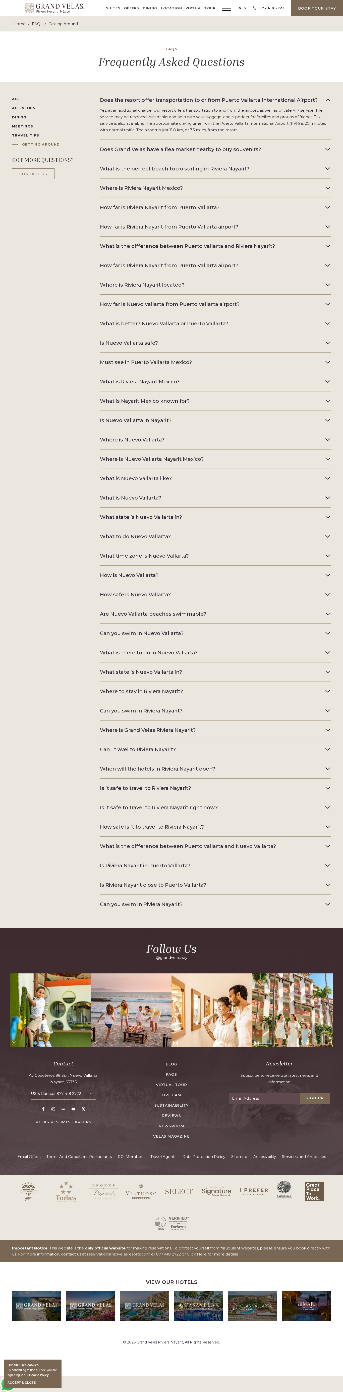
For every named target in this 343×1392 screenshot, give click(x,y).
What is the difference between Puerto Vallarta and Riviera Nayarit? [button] (187, 246)
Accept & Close (22, 1382)
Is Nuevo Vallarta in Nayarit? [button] (136, 420)
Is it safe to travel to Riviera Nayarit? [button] (145, 788)
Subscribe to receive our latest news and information (279, 1078)
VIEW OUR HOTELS (171, 1282)
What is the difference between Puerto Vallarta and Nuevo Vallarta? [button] (188, 846)
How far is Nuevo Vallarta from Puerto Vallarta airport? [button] (170, 304)
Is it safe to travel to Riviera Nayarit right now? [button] (159, 807)
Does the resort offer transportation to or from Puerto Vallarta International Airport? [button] (209, 100)
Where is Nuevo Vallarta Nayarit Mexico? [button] (152, 459)
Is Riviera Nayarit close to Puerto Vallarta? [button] (153, 885)
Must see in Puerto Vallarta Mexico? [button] (146, 362)
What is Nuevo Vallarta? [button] (130, 498)
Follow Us (171, 948)
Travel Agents (163, 1156)
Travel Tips (25, 135)
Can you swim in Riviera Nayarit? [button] (141, 711)
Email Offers (28, 1156)
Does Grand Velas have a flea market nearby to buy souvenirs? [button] (180, 149)
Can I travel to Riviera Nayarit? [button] (138, 749)
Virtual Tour (201, 8)
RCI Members (131, 1156)
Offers (131, 8)
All (16, 99)
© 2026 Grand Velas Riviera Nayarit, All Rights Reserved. (171, 1342)
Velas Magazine (171, 1136)
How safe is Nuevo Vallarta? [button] (135, 595)
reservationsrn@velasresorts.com (118, 1254)
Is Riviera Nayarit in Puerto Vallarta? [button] (145, 866)
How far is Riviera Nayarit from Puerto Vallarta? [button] (159, 207)
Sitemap (239, 1156)
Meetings (22, 126)
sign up (315, 1098)
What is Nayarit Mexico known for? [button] (145, 401)
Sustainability (171, 1105)
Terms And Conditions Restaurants (79, 1156)
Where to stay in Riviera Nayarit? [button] (141, 691)
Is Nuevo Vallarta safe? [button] (129, 343)
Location (171, 8)
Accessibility (264, 1156)
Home (19, 23)
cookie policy (39, 1375)
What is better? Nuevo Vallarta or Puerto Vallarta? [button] (164, 324)
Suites (113, 8)
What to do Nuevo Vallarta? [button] (135, 536)
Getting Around (41, 144)
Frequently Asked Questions (171, 61)
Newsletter (279, 1063)
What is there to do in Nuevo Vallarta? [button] (149, 653)
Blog (171, 1064)
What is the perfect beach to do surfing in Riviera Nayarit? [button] (174, 169)
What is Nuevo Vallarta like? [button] (136, 478)
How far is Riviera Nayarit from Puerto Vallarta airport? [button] (169, 227)
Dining (150, 8)
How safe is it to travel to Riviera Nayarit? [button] (152, 827)
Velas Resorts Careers (63, 1121)
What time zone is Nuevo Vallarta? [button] (144, 556)
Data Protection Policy (203, 1156)
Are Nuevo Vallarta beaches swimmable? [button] (153, 614)
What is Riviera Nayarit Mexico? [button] (140, 382)
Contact (63, 1063)
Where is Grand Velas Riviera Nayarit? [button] (148, 730)
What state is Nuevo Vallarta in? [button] (141, 517)
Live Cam (171, 1095)
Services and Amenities (304, 1156)
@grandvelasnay (171, 957)
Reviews (171, 1115)
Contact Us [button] (33, 174)
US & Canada (56, 1093)
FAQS (172, 49)
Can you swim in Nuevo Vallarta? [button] (142, 633)
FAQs (37, 23)
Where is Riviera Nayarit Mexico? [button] (141, 188)
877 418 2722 (68, 1093)
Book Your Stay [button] (317, 8)
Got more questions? (43, 160)
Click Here (197, 1254)
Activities (23, 108)
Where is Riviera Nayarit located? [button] (142, 285)
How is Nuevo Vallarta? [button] (129, 575)
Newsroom (171, 1126)
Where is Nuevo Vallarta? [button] (132, 440)
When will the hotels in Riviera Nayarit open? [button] (157, 769)
